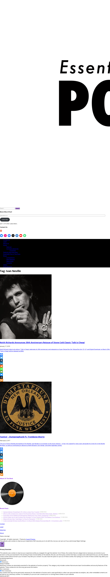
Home (5, 245)
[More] (1, 380)
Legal (5, 242)
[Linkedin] (1, 363)
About (2, 533)
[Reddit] (1, 366)
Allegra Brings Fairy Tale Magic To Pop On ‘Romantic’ (19, 519)
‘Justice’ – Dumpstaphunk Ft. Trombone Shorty (22, 436)
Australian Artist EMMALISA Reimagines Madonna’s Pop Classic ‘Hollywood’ (26, 515)
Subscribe (5, 219)
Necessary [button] (3, 560)
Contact (2, 524)
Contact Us (6, 240)
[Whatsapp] (1, 368)
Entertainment (7, 266)
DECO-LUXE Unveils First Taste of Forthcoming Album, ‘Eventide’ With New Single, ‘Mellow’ (30, 514)
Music (5, 256)
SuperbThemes (30, 539)
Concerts (9, 263)
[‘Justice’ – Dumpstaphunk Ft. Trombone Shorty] (26, 433)
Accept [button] (74, 541)
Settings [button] (83, 541)
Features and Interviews (10, 252)
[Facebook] (1, 354)
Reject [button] (78, 541)
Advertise (3, 530)
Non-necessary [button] (4, 569)
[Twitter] (1, 357)
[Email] (1, 371)
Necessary (5, 562)
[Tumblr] (1, 360)
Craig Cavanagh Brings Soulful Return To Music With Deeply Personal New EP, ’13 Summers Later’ (33, 521)
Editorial (8, 247)
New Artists (9, 261)
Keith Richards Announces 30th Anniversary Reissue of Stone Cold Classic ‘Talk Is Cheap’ (42, 342)
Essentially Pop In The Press (11, 254)
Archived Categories (12, 249)
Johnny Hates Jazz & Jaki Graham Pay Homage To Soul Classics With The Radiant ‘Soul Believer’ (31, 517)
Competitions (10, 258)
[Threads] (1, 377)
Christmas (13, 250)
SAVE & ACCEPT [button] (4, 576)
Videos (5, 265)
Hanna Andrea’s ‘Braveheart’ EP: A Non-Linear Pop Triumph (21, 512)
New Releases (10, 259)
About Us (6, 243)
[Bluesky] (1, 374)
